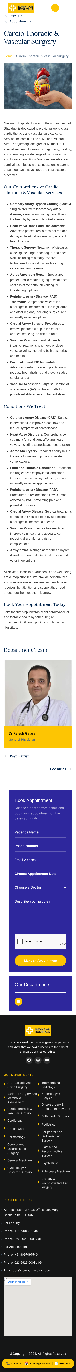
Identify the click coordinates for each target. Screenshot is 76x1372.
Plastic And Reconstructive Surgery (52, 1151)
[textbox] (39, 887)
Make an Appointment (40, 960)
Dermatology (16, 1137)
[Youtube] (46, 1060)
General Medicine (19, 1160)
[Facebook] (29, 1060)
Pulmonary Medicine (56, 1171)
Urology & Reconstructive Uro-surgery (56, 1183)
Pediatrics (48, 1124)
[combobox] (40, 887)
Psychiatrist (50, 1163)
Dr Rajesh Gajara (22, 733)
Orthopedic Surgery (55, 1116)
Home (8, 56)
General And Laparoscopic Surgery (16, 1149)
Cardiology (14, 1120)
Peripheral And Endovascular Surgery (52, 1136)
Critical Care (16, 1129)
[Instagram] (38, 1060)
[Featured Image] (38, 693)
